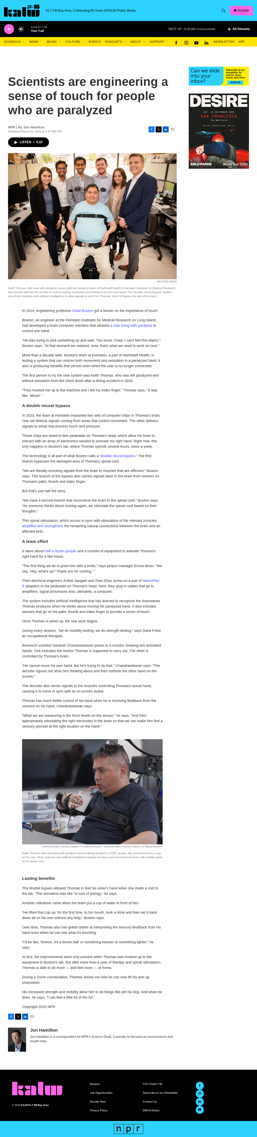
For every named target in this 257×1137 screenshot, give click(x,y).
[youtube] (196, 42)
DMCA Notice (151, 1110)
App (242, 41)
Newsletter (224, 41)
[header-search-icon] (223, 10)
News (33, 41)
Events (95, 41)
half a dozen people (60, 551)
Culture (73, 41)
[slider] (27, 29)
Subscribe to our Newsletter (160, 1092)
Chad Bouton (82, 311)
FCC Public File (152, 1084)
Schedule (12, 41)
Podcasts (113, 41)
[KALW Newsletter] (219, 76)
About (136, 41)
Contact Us (150, 1101)
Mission (95, 1084)
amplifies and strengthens (42, 526)
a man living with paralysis (131, 326)
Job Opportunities (101, 1092)
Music (52, 41)
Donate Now (98, 1101)
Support (157, 41)
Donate (243, 10)
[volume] (21, 29)
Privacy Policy (98, 1110)
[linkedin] (206, 42)
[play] (9, 29)
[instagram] (186, 42)
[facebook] (176, 42)
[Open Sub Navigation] (23, 41)
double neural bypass (118, 456)
